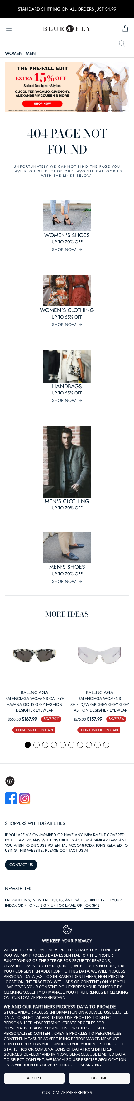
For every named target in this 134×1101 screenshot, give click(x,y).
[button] (28, 745)
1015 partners (44, 950)
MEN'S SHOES (67, 567)
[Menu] (8, 28)
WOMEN (13, 54)
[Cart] (125, 28)
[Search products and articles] (122, 44)
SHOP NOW (64, 249)
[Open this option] (34, 655)
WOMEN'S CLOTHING (67, 310)
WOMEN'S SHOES (67, 235)
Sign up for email (58, 905)
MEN (31, 54)
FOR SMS (91, 905)
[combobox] (67, 43)
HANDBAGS (67, 386)
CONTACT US (21, 865)
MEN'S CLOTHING (67, 501)
